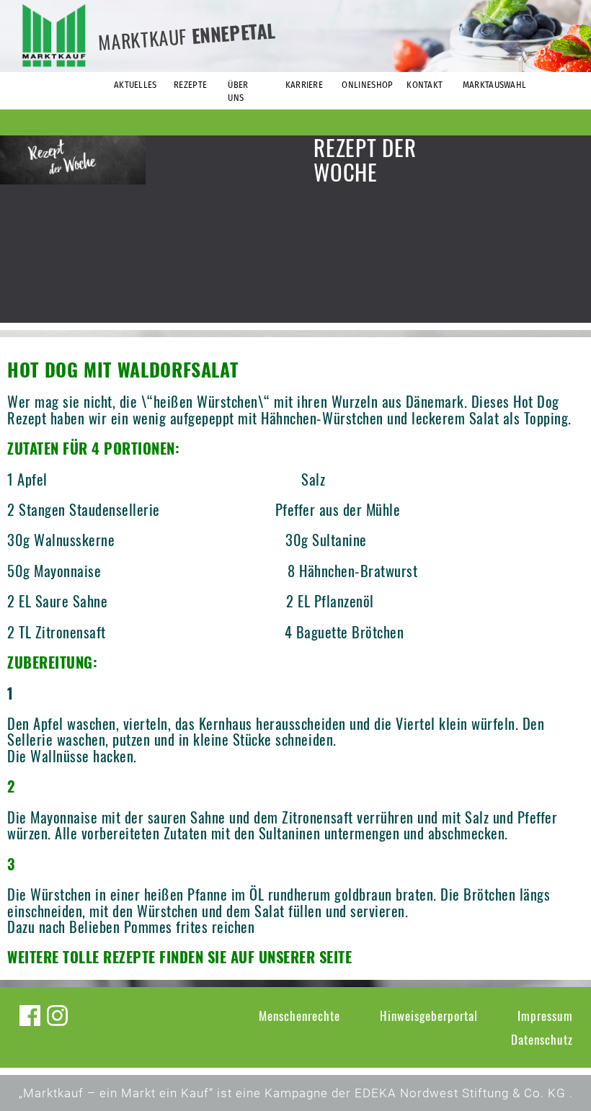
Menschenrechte (299, 1016)
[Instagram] (57, 1015)
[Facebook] (30, 1015)
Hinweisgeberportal (429, 1016)
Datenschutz (542, 1039)
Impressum (545, 1016)
